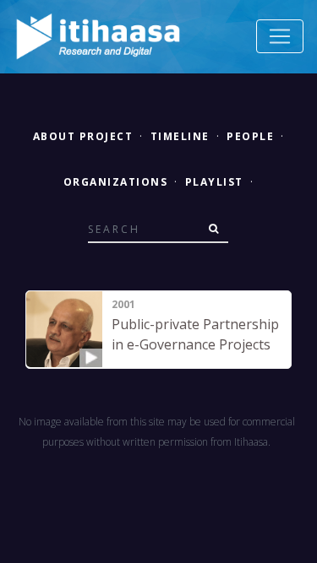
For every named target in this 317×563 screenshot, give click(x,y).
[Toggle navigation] (279, 36)
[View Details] (64, 329)
